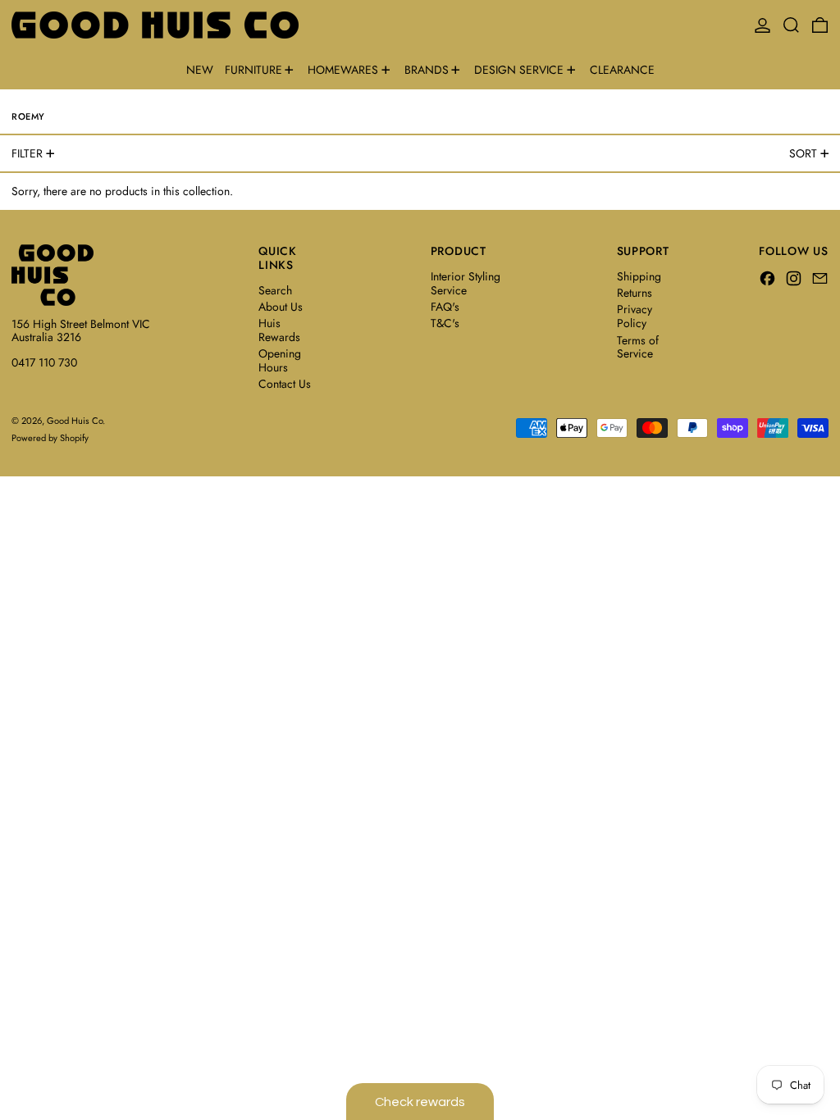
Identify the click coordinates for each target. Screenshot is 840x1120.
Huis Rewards (279, 330)
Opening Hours (279, 360)
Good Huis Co (75, 420)
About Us (280, 306)
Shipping (639, 276)
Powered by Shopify (50, 437)
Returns (634, 293)
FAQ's (445, 306)
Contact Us (284, 384)
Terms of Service (638, 347)
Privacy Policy (634, 316)
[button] (791, 25)
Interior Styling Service (465, 283)
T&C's (445, 323)
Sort (803, 153)
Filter (27, 153)
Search (275, 290)
